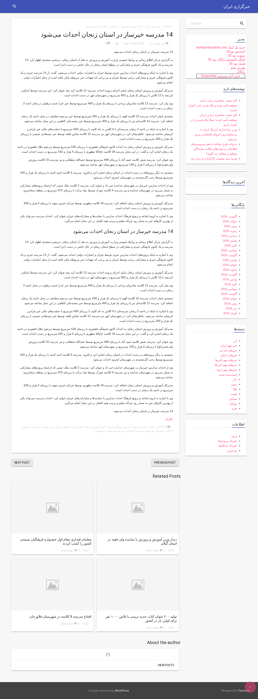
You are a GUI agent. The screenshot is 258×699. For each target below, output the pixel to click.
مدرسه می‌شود (116, 430)
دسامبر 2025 (229, 235)
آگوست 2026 (229, 216)
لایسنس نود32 (235, 51)
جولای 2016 (230, 298)
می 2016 (231, 308)
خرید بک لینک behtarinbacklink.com (221, 47)
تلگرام (169, 419)
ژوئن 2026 (230, 226)
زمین (234, 384)
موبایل (233, 403)
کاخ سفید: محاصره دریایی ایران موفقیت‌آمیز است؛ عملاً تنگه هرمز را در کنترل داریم (213, 119)
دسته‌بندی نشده (228, 374)
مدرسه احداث (135, 430)
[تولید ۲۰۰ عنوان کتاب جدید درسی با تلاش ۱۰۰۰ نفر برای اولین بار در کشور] (138, 584)
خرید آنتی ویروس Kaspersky (220, 76)
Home (168, 26)
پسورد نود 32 (236, 55)
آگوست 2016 (229, 293)
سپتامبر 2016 (229, 289)
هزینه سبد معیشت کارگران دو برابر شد (214, 158)
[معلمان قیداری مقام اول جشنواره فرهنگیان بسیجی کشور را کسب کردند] (52, 507)
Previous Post (165, 462)
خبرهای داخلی (228, 355)
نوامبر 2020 (230, 260)
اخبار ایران (77, 426)
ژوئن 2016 (230, 303)
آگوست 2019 (229, 274)
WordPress (122, 690)
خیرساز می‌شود (154, 430)
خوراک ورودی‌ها (227, 440)
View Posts (166, 665)
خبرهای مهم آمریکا (226, 365)
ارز (235, 340)
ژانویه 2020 (230, 269)
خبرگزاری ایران (237, 6)
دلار (235, 379)
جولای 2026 (230, 221)
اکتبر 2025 (230, 245)
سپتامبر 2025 (229, 250)
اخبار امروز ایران (95, 426)
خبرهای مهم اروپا (227, 369)
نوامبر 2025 (230, 240)
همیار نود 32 (237, 63)
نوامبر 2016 (230, 279)
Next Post (22, 462)
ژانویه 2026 (230, 231)
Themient (244, 690)
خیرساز (37, 426)
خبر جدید (48, 426)
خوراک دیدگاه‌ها (228, 445)
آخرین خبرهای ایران (119, 426)
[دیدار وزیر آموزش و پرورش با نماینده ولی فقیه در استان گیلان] (138, 507)
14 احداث (161, 426)
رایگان (241, 71)
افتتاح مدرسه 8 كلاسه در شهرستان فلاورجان (60, 616)
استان (66, 426)
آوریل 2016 (230, 313)
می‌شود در (99, 430)
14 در (150, 426)
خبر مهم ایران (153, 26)
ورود (234, 436)
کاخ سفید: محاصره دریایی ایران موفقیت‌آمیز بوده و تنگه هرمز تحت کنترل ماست (212, 105)
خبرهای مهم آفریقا (226, 360)
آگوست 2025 (229, 255)
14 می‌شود (139, 426)
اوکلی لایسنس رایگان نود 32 (226, 59)
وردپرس (232, 450)
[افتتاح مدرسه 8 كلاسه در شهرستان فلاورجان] (52, 584)
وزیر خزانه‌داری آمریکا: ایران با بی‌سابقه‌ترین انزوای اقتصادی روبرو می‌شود (216, 134)
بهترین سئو (238, 67)
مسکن (233, 398)
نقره (234, 408)
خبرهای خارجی (228, 350)
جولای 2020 (230, 264)
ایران (58, 426)
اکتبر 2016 (230, 284)
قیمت (233, 394)
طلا (235, 389)
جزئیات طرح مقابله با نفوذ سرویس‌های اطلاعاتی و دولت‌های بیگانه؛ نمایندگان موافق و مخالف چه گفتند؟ (214, 148)
